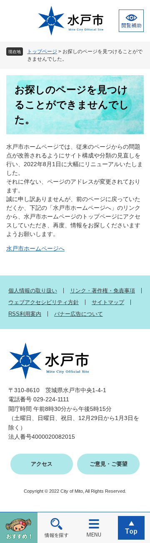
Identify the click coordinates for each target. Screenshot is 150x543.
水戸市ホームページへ (35, 248)
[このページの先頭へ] (131, 527)
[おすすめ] (19, 527)
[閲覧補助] (131, 21)
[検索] (56, 527)
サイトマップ (108, 302)
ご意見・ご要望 (109, 464)
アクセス (41, 464)
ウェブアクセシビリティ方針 (43, 302)
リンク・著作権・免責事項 (102, 290)
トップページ (42, 51)
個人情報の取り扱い (32, 290)
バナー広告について (78, 314)
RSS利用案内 (24, 314)
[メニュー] (93, 527)
